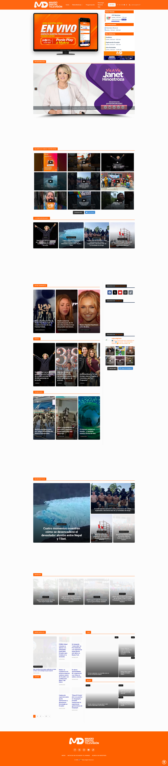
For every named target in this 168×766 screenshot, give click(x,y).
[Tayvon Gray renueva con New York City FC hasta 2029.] (45, 592)
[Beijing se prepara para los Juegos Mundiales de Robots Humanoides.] (44, 418)
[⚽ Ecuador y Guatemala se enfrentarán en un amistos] (120, 350)
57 (46, 716)
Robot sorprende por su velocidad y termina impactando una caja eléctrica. (65, 430)
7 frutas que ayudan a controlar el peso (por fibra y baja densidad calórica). (126, 691)
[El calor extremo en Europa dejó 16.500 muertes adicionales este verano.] (102, 696)
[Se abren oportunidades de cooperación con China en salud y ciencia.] (77, 665)
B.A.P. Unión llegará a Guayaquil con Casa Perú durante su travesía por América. (122, 243)
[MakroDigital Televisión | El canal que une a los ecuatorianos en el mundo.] (48, 5)
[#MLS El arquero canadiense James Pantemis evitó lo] (120, 360)
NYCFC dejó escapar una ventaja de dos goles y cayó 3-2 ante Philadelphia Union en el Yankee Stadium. (122, 599)
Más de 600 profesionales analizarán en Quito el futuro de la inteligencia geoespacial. (44, 670)
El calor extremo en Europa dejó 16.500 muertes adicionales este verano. (98, 705)
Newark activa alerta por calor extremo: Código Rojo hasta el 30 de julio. (127, 703)
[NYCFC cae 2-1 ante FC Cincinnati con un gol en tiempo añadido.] (96, 592)
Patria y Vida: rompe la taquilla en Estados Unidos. (126, 673)
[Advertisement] (84, 131)
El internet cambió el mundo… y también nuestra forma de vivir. (88, 431)
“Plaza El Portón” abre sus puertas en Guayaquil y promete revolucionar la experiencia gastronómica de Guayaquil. (77, 701)
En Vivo (112, 4)
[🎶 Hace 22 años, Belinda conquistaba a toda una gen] (110, 360)
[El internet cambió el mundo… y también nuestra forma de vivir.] (89, 418)
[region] (84, 91)
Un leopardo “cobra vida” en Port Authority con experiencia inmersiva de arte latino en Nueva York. (77, 649)
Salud (88, 685)
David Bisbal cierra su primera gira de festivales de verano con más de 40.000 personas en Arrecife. (46, 243)
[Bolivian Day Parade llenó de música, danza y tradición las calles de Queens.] (124, 528)
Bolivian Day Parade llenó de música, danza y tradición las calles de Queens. (124, 537)
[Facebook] (109, 292)
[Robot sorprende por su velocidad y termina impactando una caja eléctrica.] (67, 418)
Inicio (67, 5)
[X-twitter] (115, 292)
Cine (116, 637)
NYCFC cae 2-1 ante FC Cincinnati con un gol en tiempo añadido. (97, 600)
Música (46, 237)
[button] (36, 89)
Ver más (37, 676)
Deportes (45, 597)
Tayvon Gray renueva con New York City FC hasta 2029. (46, 600)
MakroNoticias (76, 5)
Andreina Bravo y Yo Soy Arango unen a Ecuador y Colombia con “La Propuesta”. (89, 377)
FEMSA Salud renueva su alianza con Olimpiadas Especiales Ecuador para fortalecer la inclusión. (63, 650)
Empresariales (38, 666)
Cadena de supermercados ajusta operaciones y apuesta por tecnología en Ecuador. (64, 700)
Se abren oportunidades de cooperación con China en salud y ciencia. (77, 673)
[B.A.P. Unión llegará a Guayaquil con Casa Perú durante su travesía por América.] (122, 235)
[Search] (130, 5)
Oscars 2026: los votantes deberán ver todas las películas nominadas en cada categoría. (126, 651)
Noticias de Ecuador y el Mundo (79, 755)
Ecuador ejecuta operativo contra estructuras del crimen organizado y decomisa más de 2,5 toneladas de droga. (97, 243)
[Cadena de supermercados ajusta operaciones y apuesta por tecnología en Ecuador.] (64, 690)
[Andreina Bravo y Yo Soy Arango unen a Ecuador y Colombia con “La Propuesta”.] (89, 364)
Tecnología (38, 436)
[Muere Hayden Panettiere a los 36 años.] (89, 311)
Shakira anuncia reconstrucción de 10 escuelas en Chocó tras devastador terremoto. (65, 324)
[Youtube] (120, 292)
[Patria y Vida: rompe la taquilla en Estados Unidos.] (127, 667)
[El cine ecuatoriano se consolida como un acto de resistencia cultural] (102, 656)
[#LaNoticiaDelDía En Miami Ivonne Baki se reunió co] (110, 350)
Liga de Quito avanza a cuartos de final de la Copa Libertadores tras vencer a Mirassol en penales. (71, 599)
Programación (90, 5)
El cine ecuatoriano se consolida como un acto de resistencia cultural (98, 674)
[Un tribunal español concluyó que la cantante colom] (130, 350)
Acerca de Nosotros (99, 755)
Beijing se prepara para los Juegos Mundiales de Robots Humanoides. (44, 431)
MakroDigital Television (88, 760)
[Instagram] (125, 292)
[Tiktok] (130, 292)
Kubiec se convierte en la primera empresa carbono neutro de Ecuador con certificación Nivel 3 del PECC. (64, 676)
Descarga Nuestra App (101, 5)
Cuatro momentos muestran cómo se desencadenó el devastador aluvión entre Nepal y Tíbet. (71, 243)
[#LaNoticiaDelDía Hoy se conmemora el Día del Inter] (130, 360)
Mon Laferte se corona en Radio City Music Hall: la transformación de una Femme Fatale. (44, 324)
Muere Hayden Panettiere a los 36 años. (89, 326)
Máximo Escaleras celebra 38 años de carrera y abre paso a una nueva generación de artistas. (66, 376)
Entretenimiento (40, 329)
